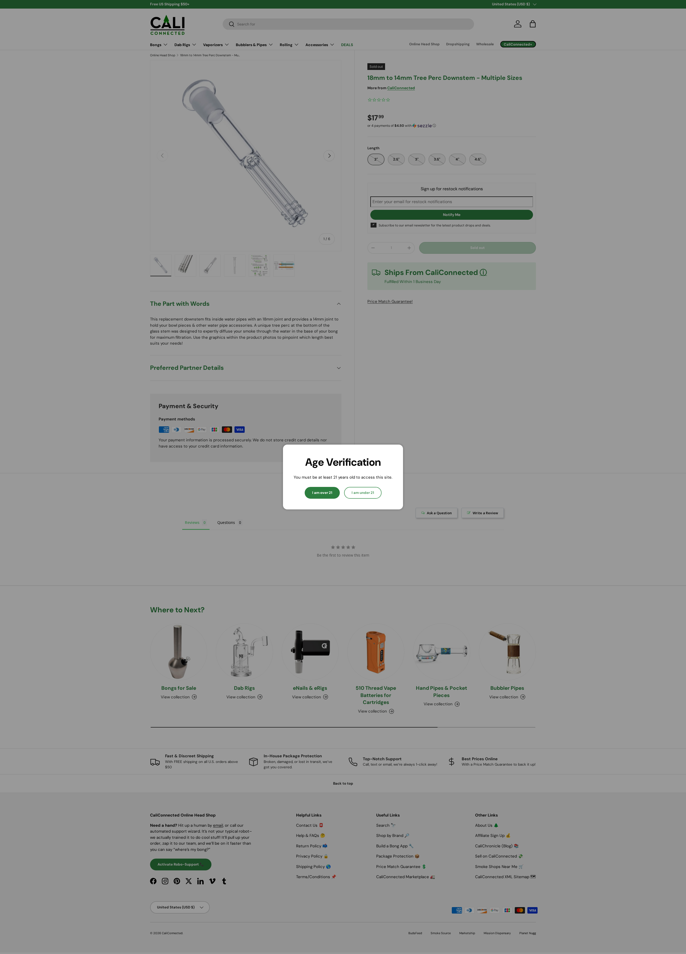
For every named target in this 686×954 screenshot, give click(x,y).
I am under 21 (363, 492)
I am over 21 (322, 492)
